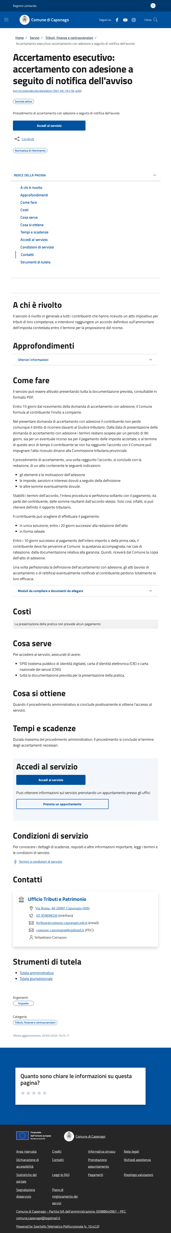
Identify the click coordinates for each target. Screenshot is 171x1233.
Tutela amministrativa (37, 973)
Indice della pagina (30, 175)
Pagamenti (95, 1174)
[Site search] (155, 19)
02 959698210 (47, 915)
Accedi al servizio (49, 125)
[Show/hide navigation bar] (6, 19)
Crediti (57, 1151)
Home (19, 37)
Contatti (58, 1159)
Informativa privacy (102, 1151)
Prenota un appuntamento (62, 804)
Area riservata (26, 1151)
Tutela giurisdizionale (36, 978)
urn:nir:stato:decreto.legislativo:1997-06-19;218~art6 (47, 91)
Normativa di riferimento (30, 150)
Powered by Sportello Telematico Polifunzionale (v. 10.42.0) (57, 1226)
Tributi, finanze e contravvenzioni (69, 37)
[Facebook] (115, 19)
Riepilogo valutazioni (138, 1174)
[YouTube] (123, 19)
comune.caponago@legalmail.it (60, 930)
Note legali (131, 1151)
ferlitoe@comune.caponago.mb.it (62, 923)
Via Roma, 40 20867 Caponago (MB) (62, 908)
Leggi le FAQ (61, 1174)
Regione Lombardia (24, 6)
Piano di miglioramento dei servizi (65, 1196)
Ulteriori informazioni (33, 359)
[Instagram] (132, 19)
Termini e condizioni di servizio (40, 861)
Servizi (34, 37)
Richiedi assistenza (137, 1159)
